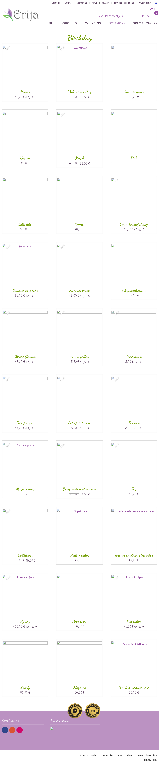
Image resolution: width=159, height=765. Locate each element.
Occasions (117, 23)
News (94, 2)
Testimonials (81, 2)
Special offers (145, 23)
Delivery (105, 2)
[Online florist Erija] (21, 14)
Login (150, 8)
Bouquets (69, 23)
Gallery (67, 2)
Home (48, 23)
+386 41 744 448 (139, 16)
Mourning (93, 23)
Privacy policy (145, 2)
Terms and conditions (124, 2)
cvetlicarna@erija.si (111, 16)
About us (56, 2)
